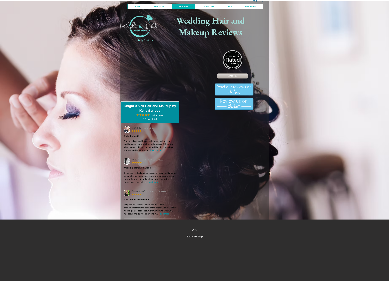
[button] (159, 6)
